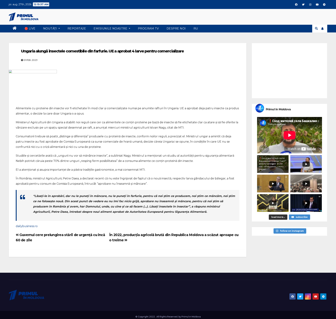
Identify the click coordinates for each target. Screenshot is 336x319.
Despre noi (176, 28)
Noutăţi (50, 28)
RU (196, 28)
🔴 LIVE (30, 28)
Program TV (148, 28)
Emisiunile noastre (111, 28)
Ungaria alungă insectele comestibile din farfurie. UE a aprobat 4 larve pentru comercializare (102, 51)
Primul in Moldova (191, 316)
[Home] (15, 28)
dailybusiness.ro (27, 226)
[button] (316, 28)
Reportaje (77, 28)
